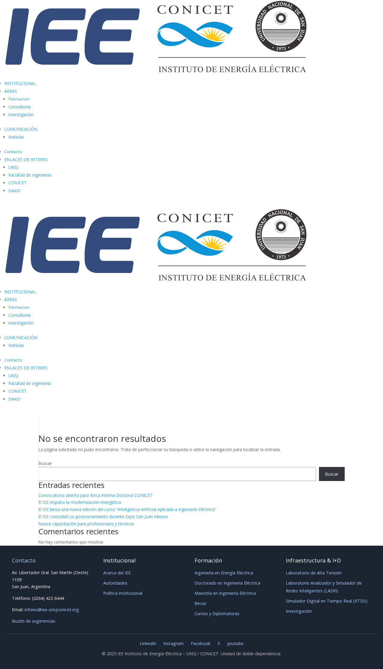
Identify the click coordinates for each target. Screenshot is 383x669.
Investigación (21, 114)
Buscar (45, 463)
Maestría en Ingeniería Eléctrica (225, 593)
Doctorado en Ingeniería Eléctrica (227, 583)
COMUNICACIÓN (20, 129)
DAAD (14, 190)
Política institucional (122, 593)
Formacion (18, 99)
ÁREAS (10, 91)
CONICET (17, 183)
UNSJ (13, 167)
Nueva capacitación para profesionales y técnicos (86, 524)
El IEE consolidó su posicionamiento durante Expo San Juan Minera (103, 516)
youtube (235, 643)
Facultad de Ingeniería (29, 175)
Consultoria (19, 107)
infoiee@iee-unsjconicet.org (52, 609)
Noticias (16, 137)
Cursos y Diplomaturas (216, 613)
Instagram (173, 643)
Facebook (200, 643)
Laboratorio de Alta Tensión (314, 573)
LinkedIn (148, 643)
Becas (200, 603)
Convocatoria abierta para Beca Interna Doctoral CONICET (95, 495)
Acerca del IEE (117, 573)
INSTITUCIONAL (20, 83)
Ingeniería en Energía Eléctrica (223, 573)
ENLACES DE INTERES (26, 159)
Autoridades (115, 583)
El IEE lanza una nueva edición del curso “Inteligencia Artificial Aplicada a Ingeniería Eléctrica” (127, 509)
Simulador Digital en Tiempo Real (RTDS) (326, 601)
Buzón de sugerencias (33, 621)
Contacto (13, 151)
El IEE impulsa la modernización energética (79, 502)
